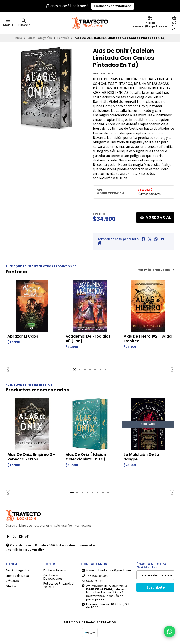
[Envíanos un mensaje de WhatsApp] (169, 631)
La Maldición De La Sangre (141, 457)
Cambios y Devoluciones (53, 577)
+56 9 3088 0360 (97, 575)
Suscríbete (155, 587)
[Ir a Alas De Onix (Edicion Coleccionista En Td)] (90, 424)
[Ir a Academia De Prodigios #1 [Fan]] (90, 306)
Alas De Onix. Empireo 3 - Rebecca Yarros (31, 457)
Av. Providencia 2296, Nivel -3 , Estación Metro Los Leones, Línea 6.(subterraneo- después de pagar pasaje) (106, 592)
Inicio (18, 38)
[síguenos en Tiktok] (27, 536)
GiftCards (12, 580)
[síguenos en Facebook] (8, 536)
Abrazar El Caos (23, 336)
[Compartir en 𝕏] (149, 239)
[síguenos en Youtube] (20, 536)
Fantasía (63, 38)
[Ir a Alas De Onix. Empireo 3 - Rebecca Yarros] (32, 424)
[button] (100, 243)
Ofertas (11, 586)
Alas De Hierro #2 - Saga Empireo (148, 338)
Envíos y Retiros (54, 570)
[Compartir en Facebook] (143, 239)
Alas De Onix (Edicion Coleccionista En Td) (86, 457)
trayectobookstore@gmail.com (108, 570)
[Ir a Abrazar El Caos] (32, 306)
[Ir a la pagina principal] (90, 23)
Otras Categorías (40, 38)
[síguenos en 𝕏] (14, 536)
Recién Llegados (17, 570)
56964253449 (95, 580)
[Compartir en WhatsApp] (156, 239)
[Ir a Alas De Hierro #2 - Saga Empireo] (148, 306)
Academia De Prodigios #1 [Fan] (88, 338)
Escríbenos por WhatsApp (112, 6)
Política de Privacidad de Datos (58, 585)
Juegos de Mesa (17, 575)
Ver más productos (154, 269)
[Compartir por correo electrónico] (162, 239)
